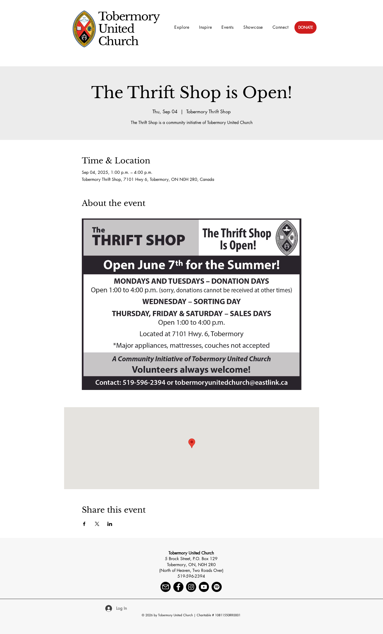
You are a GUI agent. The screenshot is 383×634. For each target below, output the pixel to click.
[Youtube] (204, 587)
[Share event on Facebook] (84, 524)
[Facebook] (178, 587)
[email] (165, 587)
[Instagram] (191, 587)
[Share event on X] (97, 524)
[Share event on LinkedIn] (109, 524)
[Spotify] (217, 587)
